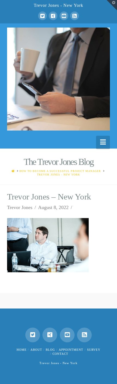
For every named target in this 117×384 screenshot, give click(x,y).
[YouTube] (64, 15)
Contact (60, 353)
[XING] (53, 15)
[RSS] (74, 15)
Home (22, 349)
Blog (50, 349)
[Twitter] (42, 15)
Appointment (71, 349)
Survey (93, 349)
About (36, 349)
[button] (103, 142)
